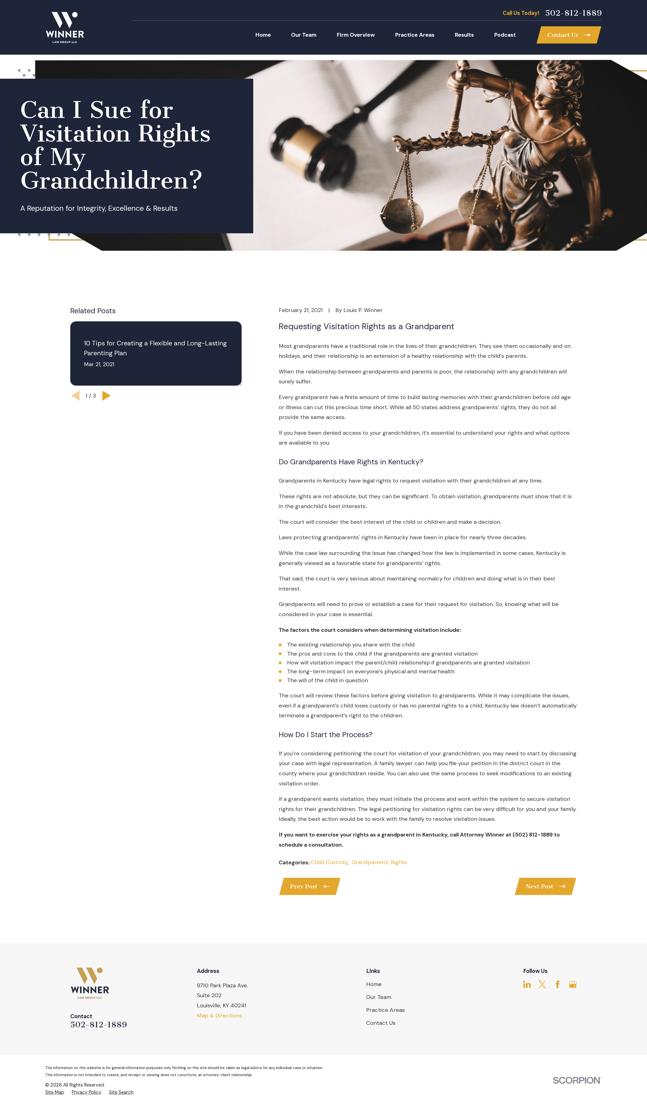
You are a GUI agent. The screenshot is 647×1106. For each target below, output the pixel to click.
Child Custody (329, 862)
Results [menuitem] (464, 34)
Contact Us (381, 1023)
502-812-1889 (573, 13)
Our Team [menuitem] (303, 34)
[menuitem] (54, 1092)
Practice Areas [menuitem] (414, 34)
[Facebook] (558, 984)
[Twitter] (542, 984)
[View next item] (107, 396)
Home (374, 984)
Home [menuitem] (263, 34)
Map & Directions (219, 1015)
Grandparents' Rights (379, 862)
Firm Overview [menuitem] (356, 34)
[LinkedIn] (527, 984)
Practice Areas (385, 1010)
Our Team (378, 997)
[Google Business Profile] (573, 984)
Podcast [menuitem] (505, 34)
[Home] (64, 27)
